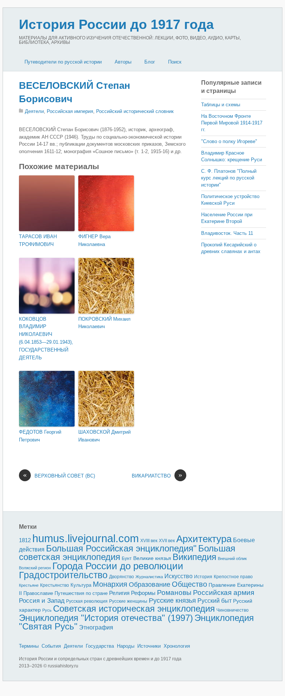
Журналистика (149, 576)
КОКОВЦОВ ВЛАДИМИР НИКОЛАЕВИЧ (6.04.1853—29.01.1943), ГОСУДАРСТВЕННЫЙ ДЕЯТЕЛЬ (46, 338)
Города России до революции (117, 566)
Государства (100, 646)
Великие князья (152, 558)
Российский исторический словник (135, 111)
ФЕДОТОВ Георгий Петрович (40, 436)
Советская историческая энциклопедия (134, 608)
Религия (119, 593)
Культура (81, 585)
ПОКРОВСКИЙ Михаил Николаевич (104, 323)
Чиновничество (232, 610)
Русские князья (172, 600)
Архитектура (204, 539)
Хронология (177, 646)
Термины (29, 646)
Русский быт (214, 601)
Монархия (110, 584)
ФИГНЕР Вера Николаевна (94, 240)
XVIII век (148, 540)
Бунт (127, 558)
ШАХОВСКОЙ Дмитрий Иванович (104, 436)
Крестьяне (29, 585)
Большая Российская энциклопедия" (121, 548)
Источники (149, 646)
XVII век (167, 540)
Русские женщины (128, 601)
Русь (47, 610)
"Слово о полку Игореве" (229, 141)
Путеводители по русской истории (63, 62)
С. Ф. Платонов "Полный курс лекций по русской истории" (228, 177)
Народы (125, 646)
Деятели (34, 111)
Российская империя (70, 111)
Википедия (194, 557)
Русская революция (87, 601)
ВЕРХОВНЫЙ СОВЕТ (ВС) (59, 475)
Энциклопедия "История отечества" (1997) (106, 618)
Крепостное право (233, 576)
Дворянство (121, 576)
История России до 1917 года (116, 24)
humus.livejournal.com (85, 538)
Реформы (143, 593)
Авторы (123, 62)
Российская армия (223, 592)
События (51, 646)
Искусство (178, 576)
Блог (149, 62)
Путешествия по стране (81, 593)
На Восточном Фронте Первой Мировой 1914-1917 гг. (231, 122)
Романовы (174, 592)
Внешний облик (232, 558)
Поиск (174, 62)
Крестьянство (54, 585)
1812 (25, 540)
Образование (149, 584)
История (203, 576)
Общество (189, 584)
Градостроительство (63, 575)
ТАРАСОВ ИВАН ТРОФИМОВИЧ (38, 240)
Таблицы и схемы (220, 104)
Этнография (96, 627)
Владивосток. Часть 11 (227, 233)
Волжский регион (35, 568)
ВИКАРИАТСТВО (157, 475)
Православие (38, 593)
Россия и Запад (42, 600)
